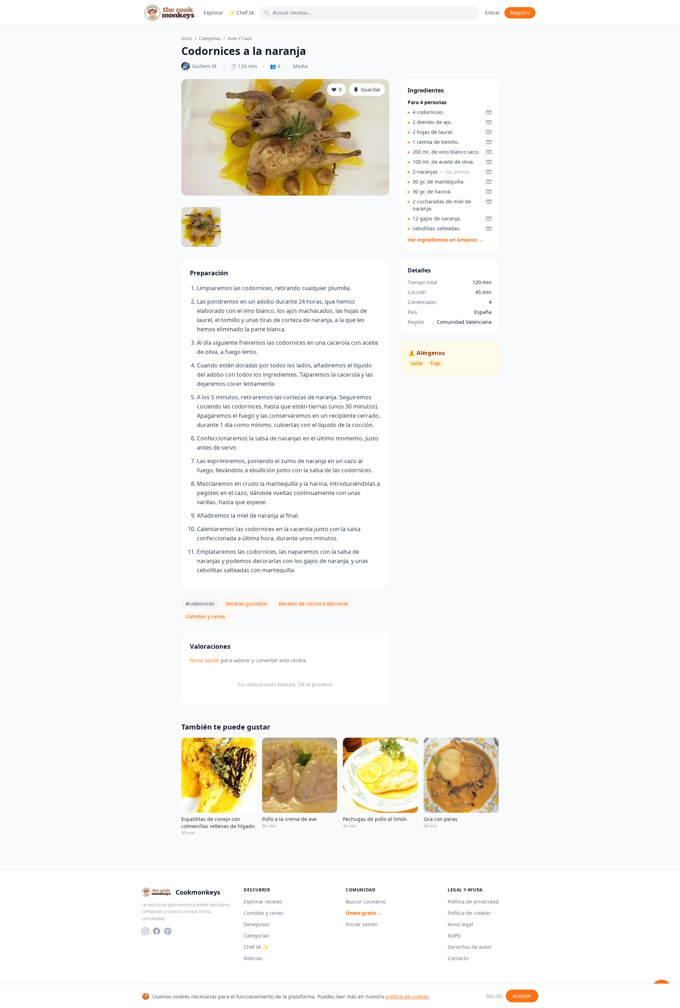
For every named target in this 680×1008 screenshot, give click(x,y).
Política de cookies (469, 913)
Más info (494, 996)
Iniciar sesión (362, 924)
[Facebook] (156, 931)
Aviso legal (460, 924)
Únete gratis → (364, 913)
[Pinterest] (167, 931)
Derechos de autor (470, 947)
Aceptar (522, 995)
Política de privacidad (473, 901)
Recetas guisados (246, 603)
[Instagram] (145, 931)
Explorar (213, 12)
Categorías (210, 38)
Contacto (458, 958)
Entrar (492, 12)
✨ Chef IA (241, 12)
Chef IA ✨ (256, 947)
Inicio (186, 38)
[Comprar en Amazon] (489, 112)
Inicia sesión (205, 660)
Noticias (253, 958)
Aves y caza (240, 38)
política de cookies (407, 996)
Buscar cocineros (366, 901)
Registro (520, 12)
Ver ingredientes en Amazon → (445, 239)
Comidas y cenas (205, 616)
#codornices (200, 603)
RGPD (454, 935)
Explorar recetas (263, 901)
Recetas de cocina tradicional (313, 603)
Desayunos (257, 924)
